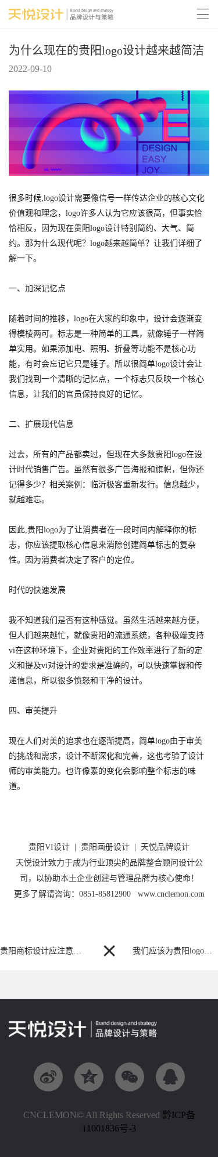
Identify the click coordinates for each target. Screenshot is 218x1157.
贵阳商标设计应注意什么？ (49, 950)
